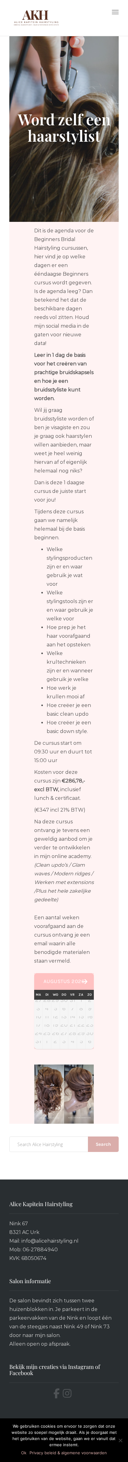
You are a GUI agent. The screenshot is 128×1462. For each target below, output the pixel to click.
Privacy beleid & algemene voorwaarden (68, 1452)
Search (103, 1144)
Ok (23, 1452)
